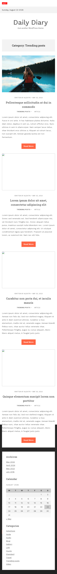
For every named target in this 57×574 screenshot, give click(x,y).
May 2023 (10, 469)
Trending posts (23, 112)
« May (8, 519)
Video (8, 564)
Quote (9, 551)
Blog (8, 541)
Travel (9, 557)
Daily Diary (30, 23)
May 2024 (10, 462)
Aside (8, 534)
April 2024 (10, 465)
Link (8, 547)
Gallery (9, 544)
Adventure (10, 531)
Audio (8, 538)
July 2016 (10, 472)
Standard (10, 554)
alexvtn (27, 98)
